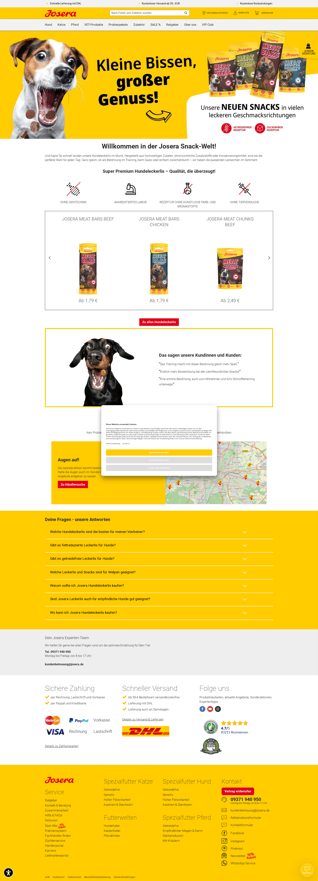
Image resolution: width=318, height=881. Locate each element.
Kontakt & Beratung (58, 805)
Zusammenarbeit (56, 810)
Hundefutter (112, 826)
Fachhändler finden (217, 13)
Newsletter (238, 856)
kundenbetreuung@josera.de (250, 810)
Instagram (238, 841)
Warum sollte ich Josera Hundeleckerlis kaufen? (87, 585)
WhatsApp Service (243, 863)
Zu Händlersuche (73, 484)
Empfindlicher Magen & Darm (182, 831)
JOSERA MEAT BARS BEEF (88, 219)
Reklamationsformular (246, 818)
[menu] (159, 24)
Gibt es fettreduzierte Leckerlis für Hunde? (83, 545)
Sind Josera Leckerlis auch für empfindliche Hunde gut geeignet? (100, 599)
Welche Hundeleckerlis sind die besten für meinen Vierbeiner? (97, 532)
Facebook (237, 833)
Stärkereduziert (173, 835)
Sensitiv (109, 795)
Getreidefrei (112, 789)
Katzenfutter (112, 831)
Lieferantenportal (56, 855)
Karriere (50, 850)
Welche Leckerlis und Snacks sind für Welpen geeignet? (92, 572)
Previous (50, 258)
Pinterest (237, 848)
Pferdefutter (112, 835)
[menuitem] (48, 24)
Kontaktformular (242, 825)
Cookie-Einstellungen (124, 877)
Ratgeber (51, 800)
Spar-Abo (51, 825)
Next (268, 258)
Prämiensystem (55, 831)
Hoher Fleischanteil (117, 800)
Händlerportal (54, 845)
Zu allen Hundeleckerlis (159, 322)
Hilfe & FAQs (53, 815)
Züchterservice (55, 840)
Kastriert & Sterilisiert (118, 804)
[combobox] (150, 13)
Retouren (51, 820)
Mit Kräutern (171, 840)
